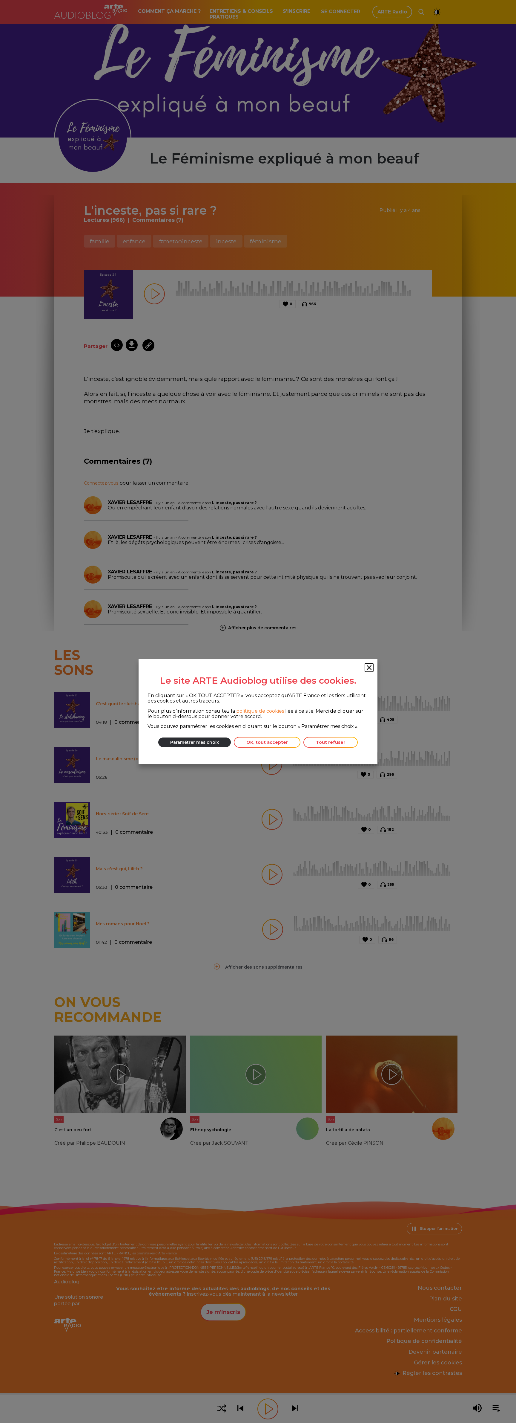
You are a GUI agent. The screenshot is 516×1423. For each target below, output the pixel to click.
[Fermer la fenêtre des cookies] (369, 667)
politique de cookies (260, 711)
